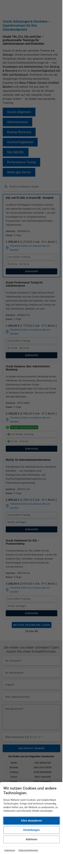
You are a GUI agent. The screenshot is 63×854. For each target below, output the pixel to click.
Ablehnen (31, 839)
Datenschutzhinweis (28, 850)
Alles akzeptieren (31, 820)
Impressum (9, 850)
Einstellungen (31, 830)
